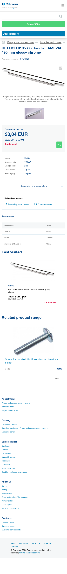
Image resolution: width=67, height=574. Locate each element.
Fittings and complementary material (16, 403)
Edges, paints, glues (10, 410)
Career (4, 486)
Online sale (6, 464)
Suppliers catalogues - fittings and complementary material (25, 428)
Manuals (5, 450)
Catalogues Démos (9, 424)
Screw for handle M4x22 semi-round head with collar (32, 361)
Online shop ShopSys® (29, 552)
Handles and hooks (50, 42)
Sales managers (8, 526)
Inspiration (23, 543)
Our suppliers (7, 504)
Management (7, 493)
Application (6, 461)
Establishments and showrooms (14, 472)
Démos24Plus (33, 24)
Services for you (8, 468)
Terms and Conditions (10, 508)
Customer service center (11, 530)
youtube (14, 546)
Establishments (8, 522)
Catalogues (6, 446)
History (4, 490)
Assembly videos (8, 457)
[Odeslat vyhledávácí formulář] (60, 16)
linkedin (47, 543)
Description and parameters (33, 186)
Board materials (8, 407)
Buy (59, 144)
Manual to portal (8, 432)
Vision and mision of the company (15, 497)
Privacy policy (7, 501)
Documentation (45, 204)
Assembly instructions (18, 204)
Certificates (6, 453)
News (13, 543)
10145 (59, 369)
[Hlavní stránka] (4, 42)
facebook (36, 543)
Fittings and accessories (20, 42)
